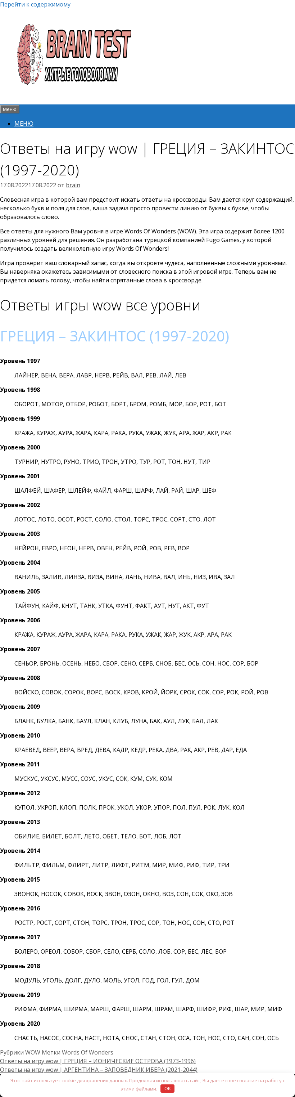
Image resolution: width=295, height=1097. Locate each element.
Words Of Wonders (87, 1052)
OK (167, 1088)
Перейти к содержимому (35, 4)
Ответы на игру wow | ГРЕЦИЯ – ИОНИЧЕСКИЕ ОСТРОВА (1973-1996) (98, 1061)
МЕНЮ (23, 123)
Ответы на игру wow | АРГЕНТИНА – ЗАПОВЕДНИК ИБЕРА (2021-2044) (99, 1070)
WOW (32, 1052)
